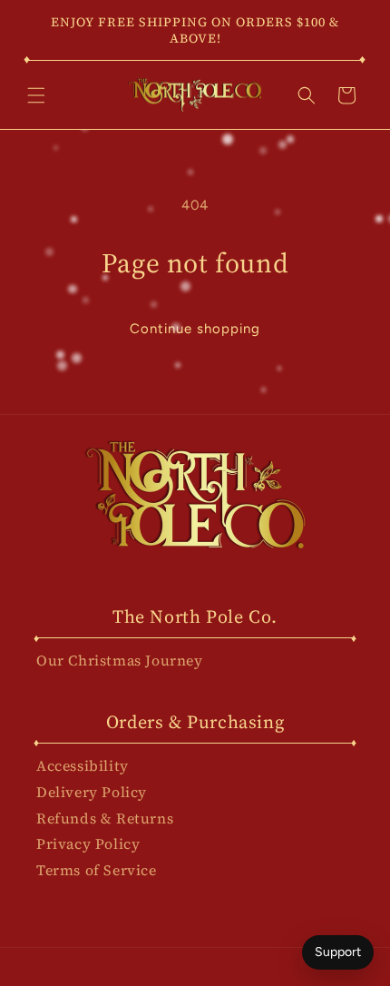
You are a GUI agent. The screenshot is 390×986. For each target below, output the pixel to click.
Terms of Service (96, 870)
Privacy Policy (88, 843)
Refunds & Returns (104, 818)
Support (338, 952)
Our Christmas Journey (119, 660)
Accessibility (82, 765)
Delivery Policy (91, 792)
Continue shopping (195, 328)
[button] (36, 95)
